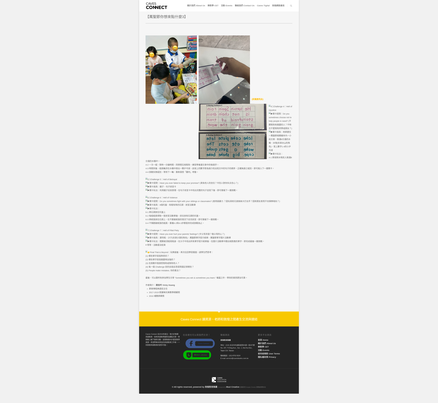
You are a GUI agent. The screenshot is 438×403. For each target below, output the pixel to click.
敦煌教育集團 (211, 387)
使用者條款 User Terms (269, 354)
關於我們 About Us (196, 5)
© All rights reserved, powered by (188, 387)
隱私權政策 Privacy (267, 357)
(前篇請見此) (257, 99)
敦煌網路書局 (278, 5)
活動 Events (226, 5)
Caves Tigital (263, 5)
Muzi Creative (232, 387)
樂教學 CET (213, 5)
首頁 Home (263, 340)
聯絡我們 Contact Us (244, 5)
